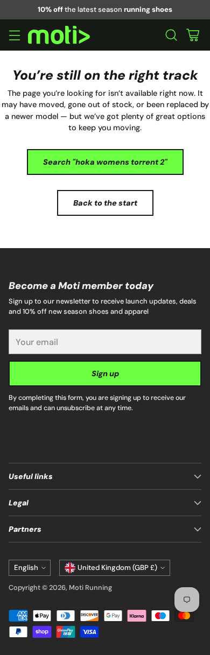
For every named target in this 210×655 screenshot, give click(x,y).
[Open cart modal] (192, 35)
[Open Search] (171, 35)
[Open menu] (14, 35)
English (26, 567)
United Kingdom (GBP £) (117, 567)
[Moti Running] (59, 35)
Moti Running (90, 587)
